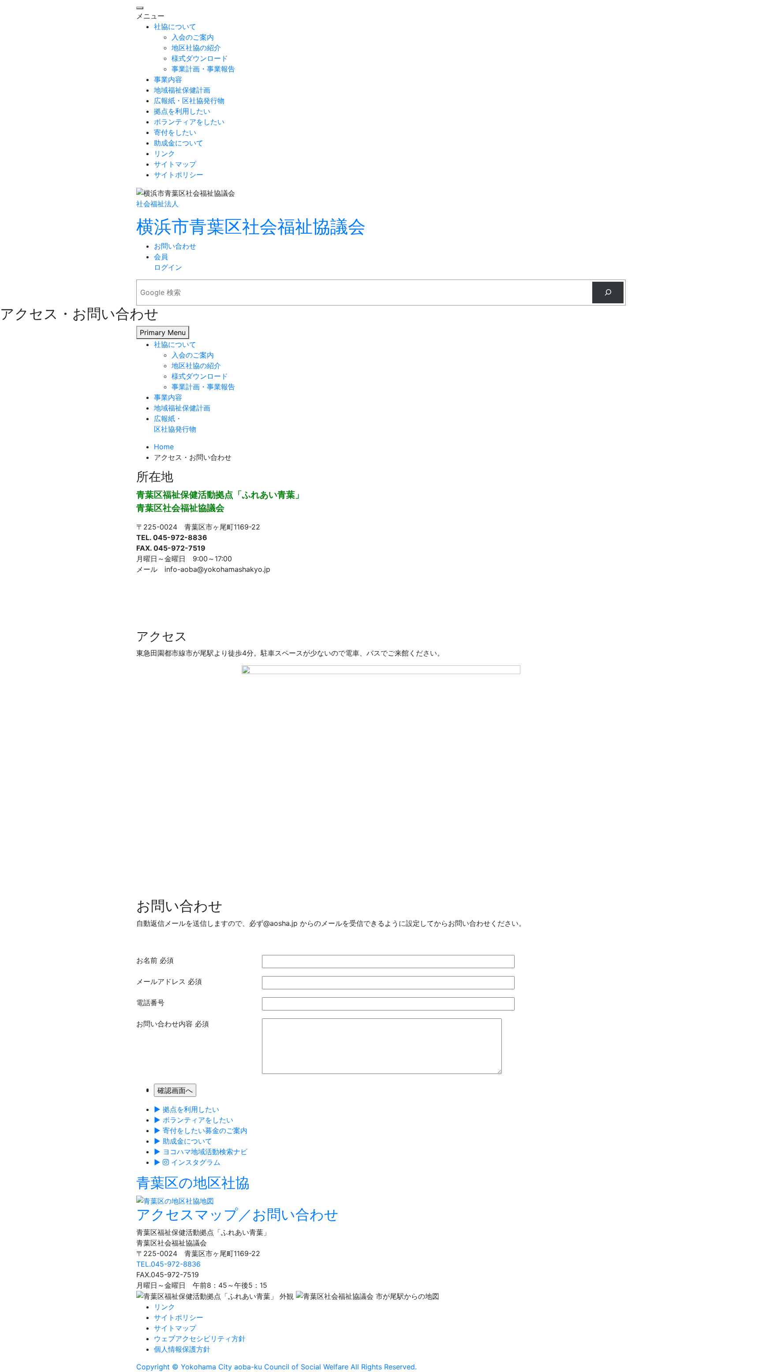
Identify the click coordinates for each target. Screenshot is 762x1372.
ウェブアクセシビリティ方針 (200, 1338)
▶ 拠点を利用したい (186, 1109)
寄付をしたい (175, 132)
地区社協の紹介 (196, 47)
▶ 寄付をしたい (200, 1130)
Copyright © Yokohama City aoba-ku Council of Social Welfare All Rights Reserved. (276, 1366)
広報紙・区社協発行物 (189, 100)
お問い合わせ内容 (164, 1023)
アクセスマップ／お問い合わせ (237, 1214)
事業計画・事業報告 (203, 68)
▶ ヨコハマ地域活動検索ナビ (200, 1151)
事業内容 (168, 79)
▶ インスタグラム (187, 1162)
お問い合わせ (175, 246)
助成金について (178, 142)
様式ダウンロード (200, 58)
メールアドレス (161, 981)
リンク (164, 153)
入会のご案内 (193, 37)
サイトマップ (175, 164)
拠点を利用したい (182, 111)
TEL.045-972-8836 (168, 1264)
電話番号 (150, 1002)
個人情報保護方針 (182, 1349)
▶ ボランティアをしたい (193, 1119)
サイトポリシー (178, 174)
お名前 (146, 960)
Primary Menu (163, 332)
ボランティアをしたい (189, 121)
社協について (175, 26)
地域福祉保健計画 (182, 90)
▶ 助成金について (183, 1141)
